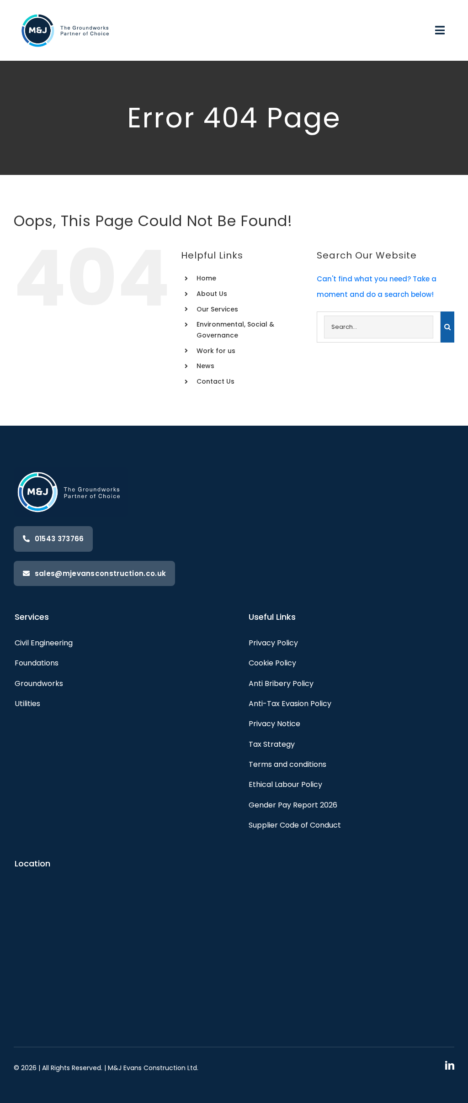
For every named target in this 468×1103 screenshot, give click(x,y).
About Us (212, 293)
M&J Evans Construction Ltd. (153, 1067)
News (205, 365)
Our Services (217, 309)
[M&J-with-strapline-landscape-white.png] (66, 11)
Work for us (216, 350)
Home (206, 278)
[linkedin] (449, 1065)
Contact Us (215, 381)
